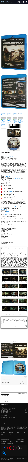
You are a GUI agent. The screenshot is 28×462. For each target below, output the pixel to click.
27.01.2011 (13, 182)
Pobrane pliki (10, 443)
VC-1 (7, 211)
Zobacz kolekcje (5, 439)
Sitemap (3, 434)
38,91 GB (7, 214)
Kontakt (3, 432)
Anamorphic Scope (16, 206)
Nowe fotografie (4, 436)
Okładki (24, 432)
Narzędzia (12, 434)
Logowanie (10, 432)
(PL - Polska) (17, 178)
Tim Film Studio (13, 175)
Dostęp (17, 432)
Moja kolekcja (15, 436)
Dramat (6, 156)
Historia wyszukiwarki (21, 441)
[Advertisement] (14, 19)
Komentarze (22, 434)
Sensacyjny (11, 156)
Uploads (3, 443)
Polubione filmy (20, 439)
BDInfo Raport (5, 209)
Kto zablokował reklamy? (7, 441)
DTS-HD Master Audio (8, 187)
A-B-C (5, 213)
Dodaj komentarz (5, 395)
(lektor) (10, 191)
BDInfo (24, 436)
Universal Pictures (7, 176)
